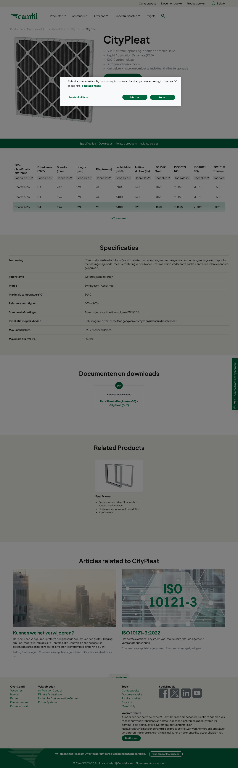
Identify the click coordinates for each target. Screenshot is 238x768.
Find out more (91, 86)
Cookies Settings (78, 97)
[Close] (175, 81)
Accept (163, 97)
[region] (120, 91)
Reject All (135, 97)
